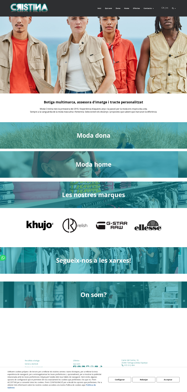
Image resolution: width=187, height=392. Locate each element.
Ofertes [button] (76, 360)
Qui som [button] (76, 364)
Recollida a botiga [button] (32, 360)
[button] (29, 8)
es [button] (167, 8)
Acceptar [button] (168, 379)
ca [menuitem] (163, 7)
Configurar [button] (120, 379)
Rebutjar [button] (144, 379)
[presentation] (23, 227)
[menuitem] (99, 8)
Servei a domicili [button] (31, 364)
